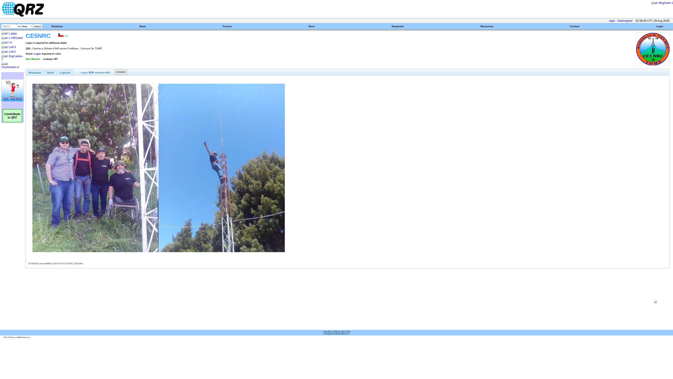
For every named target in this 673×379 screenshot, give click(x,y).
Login (659, 26)
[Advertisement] (336, 301)
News (143, 26)
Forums (227, 26)
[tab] (35, 73)
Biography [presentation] (35, 72)
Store (311, 26)
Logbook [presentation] (65, 72)
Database (57, 26)
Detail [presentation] (50, 72)
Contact (574, 26)
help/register (625, 20)
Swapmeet (398, 26)
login (612, 20)
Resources (487, 26)
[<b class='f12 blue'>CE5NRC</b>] (653, 64)
